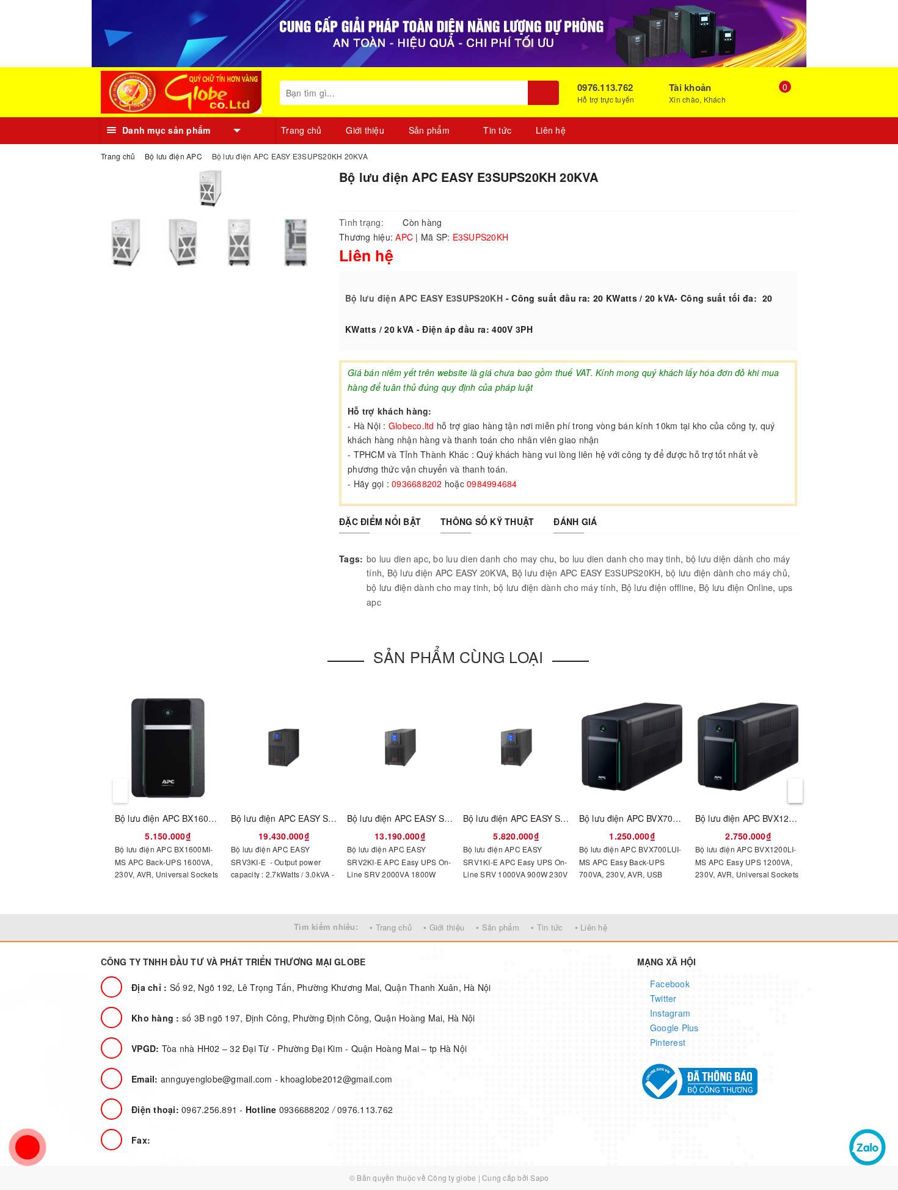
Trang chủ (301, 130)
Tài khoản (690, 87)
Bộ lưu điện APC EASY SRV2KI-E (412, 818)
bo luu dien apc (397, 559)
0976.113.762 (605, 87)
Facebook (669, 984)
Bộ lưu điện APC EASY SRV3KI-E (296, 818)
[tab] (380, 521)
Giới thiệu (365, 130)
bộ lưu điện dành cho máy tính (555, 587)
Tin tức (497, 130)
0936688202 (289, 1109)
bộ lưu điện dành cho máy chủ (726, 573)
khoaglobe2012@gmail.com (336, 1079)
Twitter (662, 998)
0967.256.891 (185, 1109)
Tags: (351, 559)
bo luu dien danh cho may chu (493, 559)
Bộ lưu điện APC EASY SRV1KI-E (528, 818)
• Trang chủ (391, 927)
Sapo (539, 1177)
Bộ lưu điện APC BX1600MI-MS (177, 818)
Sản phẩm (430, 130)
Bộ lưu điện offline (657, 587)
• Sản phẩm (497, 927)
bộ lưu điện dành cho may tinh (427, 587)
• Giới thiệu (443, 927)
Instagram (669, 1013)
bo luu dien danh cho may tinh (620, 559)
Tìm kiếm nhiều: (326, 926)
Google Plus (673, 1027)
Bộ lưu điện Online (736, 587)
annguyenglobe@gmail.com (203, 1079)
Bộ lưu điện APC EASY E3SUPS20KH (424, 298)
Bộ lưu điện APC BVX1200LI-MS (758, 818)
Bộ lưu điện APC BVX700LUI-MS (643, 818)
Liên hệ (551, 130)
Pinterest (667, 1042)
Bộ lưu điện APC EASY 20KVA (447, 573)
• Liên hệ (591, 927)
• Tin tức (547, 927)
